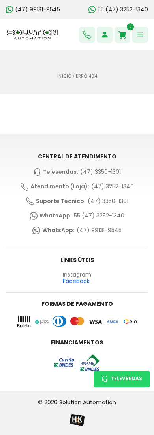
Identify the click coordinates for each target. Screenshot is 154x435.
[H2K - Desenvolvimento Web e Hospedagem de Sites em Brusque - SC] (77, 420)
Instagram (77, 274)
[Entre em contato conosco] (87, 35)
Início (64, 76)
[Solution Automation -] (32, 35)
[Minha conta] (105, 35)
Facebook (76, 281)
